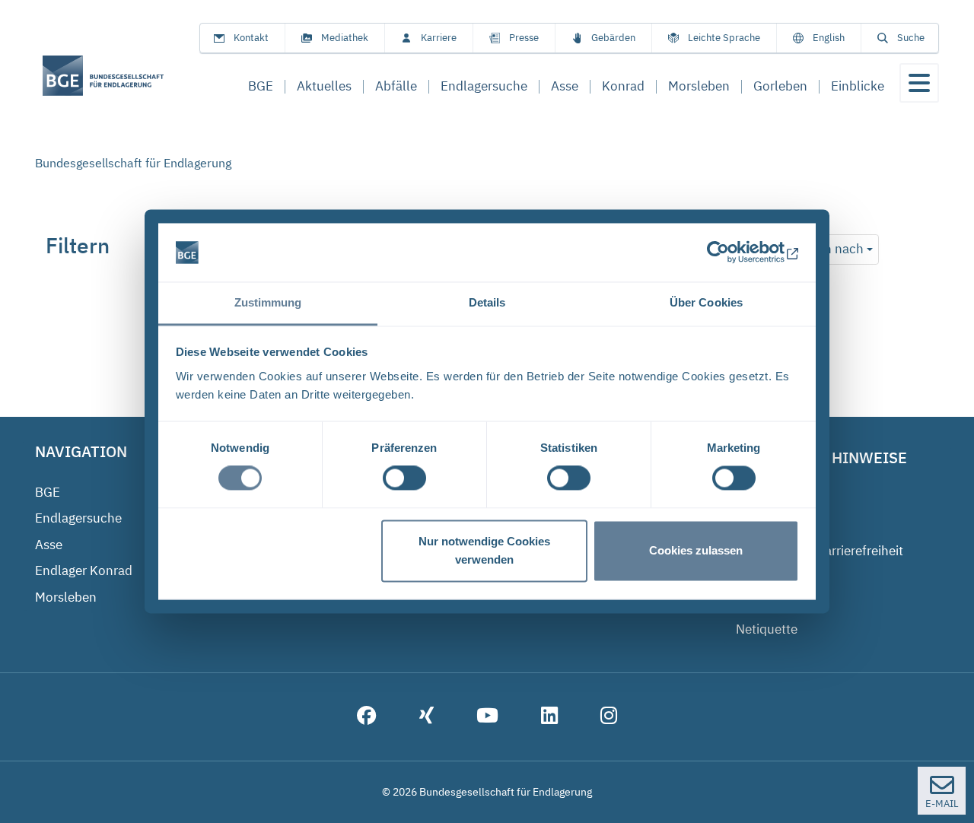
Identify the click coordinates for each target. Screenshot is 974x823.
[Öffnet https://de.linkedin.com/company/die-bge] (549, 717)
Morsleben (66, 597)
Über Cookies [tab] (706, 302)
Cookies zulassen (696, 550)
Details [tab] (487, 302)
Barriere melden (782, 576)
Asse (48, 544)
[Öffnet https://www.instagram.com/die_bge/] (608, 717)
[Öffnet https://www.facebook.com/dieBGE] (367, 717)
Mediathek (344, 37)
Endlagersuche (78, 518)
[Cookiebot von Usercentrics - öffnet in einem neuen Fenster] (732, 252)
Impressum (769, 498)
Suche (911, 37)
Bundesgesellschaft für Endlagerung (133, 162)
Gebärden (613, 37)
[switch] (404, 478)
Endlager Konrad (83, 570)
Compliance (771, 603)
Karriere (439, 37)
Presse (524, 37)
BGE (47, 492)
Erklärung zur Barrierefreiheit (819, 550)
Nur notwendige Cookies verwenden (484, 550)
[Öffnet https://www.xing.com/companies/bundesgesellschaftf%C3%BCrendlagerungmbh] (426, 717)
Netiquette (766, 629)
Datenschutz (772, 524)
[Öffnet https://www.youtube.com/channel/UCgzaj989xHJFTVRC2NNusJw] (487, 717)
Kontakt (251, 37)
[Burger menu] (919, 83)
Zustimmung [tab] (268, 302)
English (829, 37)
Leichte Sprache (724, 37)
